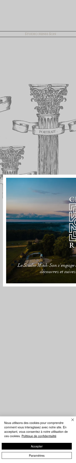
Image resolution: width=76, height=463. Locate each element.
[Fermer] (70, 422)
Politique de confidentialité (39, 436)
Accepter (37, 446)
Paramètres (37, 455)
